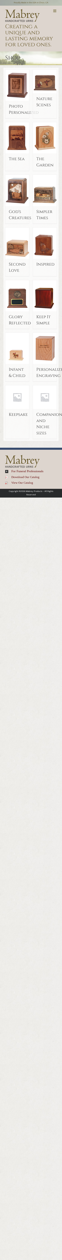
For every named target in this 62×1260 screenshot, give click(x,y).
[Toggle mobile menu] (55, 11)
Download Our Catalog (23, 477)
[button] (31, 471)
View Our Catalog (20, 482)
